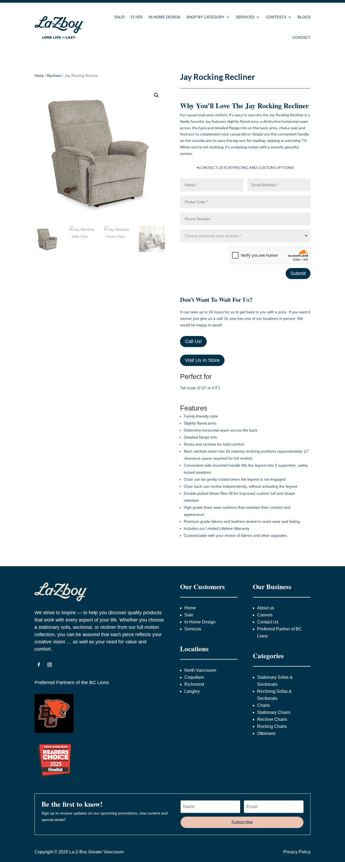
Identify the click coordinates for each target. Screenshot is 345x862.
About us (265, 608)
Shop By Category (205, 17)
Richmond (194, 684)
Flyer (137, 17)
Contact (301, 37)
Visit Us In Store (202, 360)
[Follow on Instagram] (49, 664)
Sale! (119, 17)
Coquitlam (194, 677)
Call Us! (193, 341)
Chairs (263, 705)
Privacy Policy (296, 852)
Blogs (304, 17)
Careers (264, 615)
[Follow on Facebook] (38, 664)
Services (245, 17)
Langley (192, 691)
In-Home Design (164, 17)
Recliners (54, 76)
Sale (188, 615)
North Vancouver (201, 670)
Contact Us (267, 622)
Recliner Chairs (272, 719)
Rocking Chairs (272, 726)
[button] (156, 95)
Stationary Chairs (273, 712)
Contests (276, 17)
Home (39, 76)
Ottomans (266, 733)
